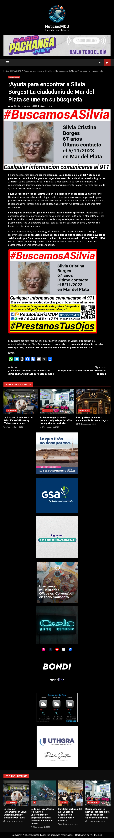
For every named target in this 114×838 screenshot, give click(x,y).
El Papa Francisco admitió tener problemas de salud (82, 370)
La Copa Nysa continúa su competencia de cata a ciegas (93, 401)
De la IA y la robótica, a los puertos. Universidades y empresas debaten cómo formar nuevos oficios (43, 793)
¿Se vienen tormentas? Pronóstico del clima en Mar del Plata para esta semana (31, 370)
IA (34, 802)
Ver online (107, 62)
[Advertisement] (57, 44)
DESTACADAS (14, 77)
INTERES (64, 802)
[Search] (100, 62)
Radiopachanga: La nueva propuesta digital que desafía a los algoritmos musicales (57, 401)
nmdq (10, 106)
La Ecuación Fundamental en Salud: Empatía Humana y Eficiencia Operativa (20, 401)
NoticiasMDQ (57, 26)
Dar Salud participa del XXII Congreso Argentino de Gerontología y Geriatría (70, 793)
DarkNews (80, 834)
